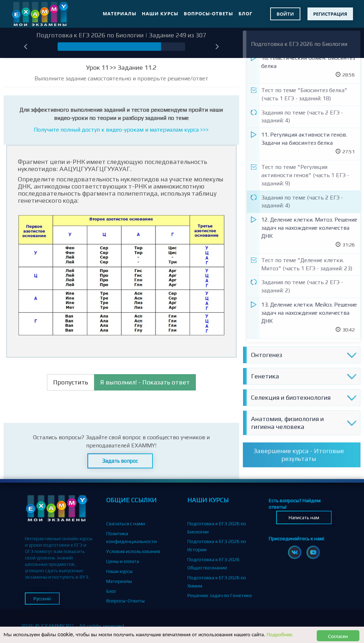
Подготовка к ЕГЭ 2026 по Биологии (299, 44)
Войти (285, 14)
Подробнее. (280, 634)
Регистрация (330, 14)
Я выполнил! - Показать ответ (145, 382)
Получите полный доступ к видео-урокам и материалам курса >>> (121, 129)
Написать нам (304, 517)
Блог (245, 13)
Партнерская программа (133, 610)
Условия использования (133, 551)
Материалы (119, 13)
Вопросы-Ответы (208, 13)
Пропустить (70, 382)
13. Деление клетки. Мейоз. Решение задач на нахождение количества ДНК (309, 312)
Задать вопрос (120, 461)
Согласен (338, 635)
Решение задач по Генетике (219, 595)
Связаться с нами (125, 523)
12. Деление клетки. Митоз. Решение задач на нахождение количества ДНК (309, 227)
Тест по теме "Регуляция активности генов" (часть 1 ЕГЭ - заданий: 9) (305, 175)
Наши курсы (160, 13)
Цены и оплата (122, 561)
